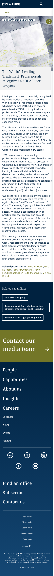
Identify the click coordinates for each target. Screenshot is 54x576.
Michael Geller (15, 272)
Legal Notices (34, 560)
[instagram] (44, 455)
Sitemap (25, 546)
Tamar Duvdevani (22, 269)
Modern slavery (27, 533)
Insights (11, 398)
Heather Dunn (35, 266)
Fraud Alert (27, 539)
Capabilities (15, 379)
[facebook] (18, 466)
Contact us (14, 502)
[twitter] (27, 455)
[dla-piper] (11, 4)
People (10, 370)
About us (12, 389)
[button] (27, 346)
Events (6, 432)
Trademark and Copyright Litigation (23, 317)
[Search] (41, 4)
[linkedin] (10, 455)
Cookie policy (27, 527)
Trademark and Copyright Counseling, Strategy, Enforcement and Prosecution (24, 307)
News (7, 12)
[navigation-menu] (49, 4)
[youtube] (35, 466)
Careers (11, 408)
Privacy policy (27, 522)
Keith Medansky (32, 272)
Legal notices (27, 516)
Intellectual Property (15, 297)
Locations (8, 416)
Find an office (17, 483)
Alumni (7, 440)
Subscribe (13, 492)
